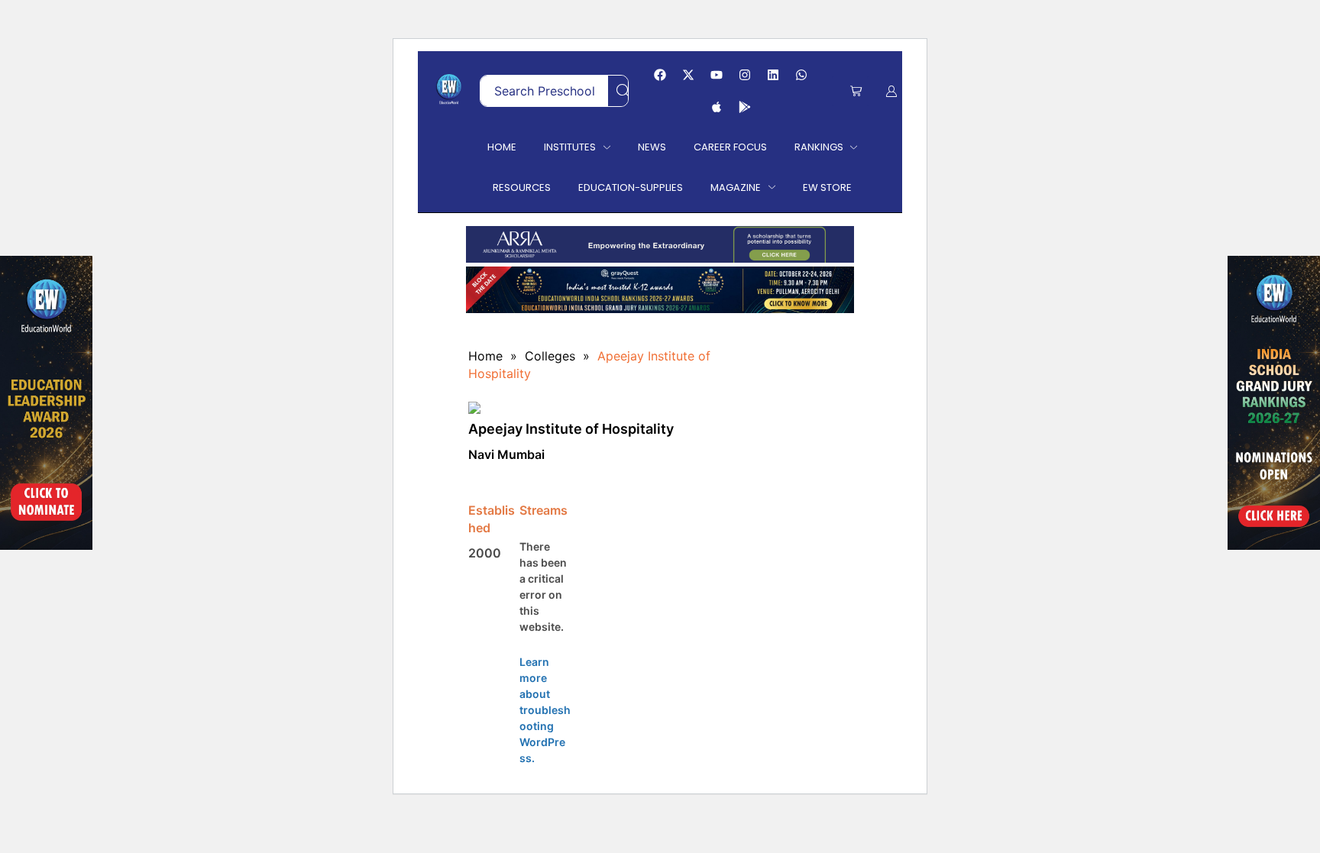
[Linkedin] (773, 75)
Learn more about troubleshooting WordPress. (545, 709)
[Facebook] (660, 75)
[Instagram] (745, 75)
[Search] (623, 91)
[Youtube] (716, 75)
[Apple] (716, 107)
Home (485, 355)
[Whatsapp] (801, 75)
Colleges (550, 355)
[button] (856, 91)
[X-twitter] (688, 75)
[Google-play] (745, 107)
